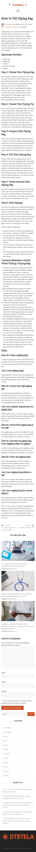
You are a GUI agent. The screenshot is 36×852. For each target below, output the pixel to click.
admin (9, 24)
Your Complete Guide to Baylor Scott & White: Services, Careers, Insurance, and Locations (16, 821)
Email (3, 682)
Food (5, 736)
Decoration (7, 27)
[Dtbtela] (18, 834)
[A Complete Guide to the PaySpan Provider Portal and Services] (18, 551)
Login (6, 758)
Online (6, 762)
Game (6, 745)
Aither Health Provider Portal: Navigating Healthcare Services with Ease (17, 813)
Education (7, 732)
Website (4, 691)
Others (6, 771)
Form (5, 741)
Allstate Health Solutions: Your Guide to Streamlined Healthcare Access (16, 595)
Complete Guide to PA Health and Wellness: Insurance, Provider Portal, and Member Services (17, 626)
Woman (15, 27)
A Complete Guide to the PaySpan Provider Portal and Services (14, 565)
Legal (15, 569)
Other (6, 767)
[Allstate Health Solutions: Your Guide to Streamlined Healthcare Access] (18, 581)
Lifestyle (7, 754)
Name (3, 673)
